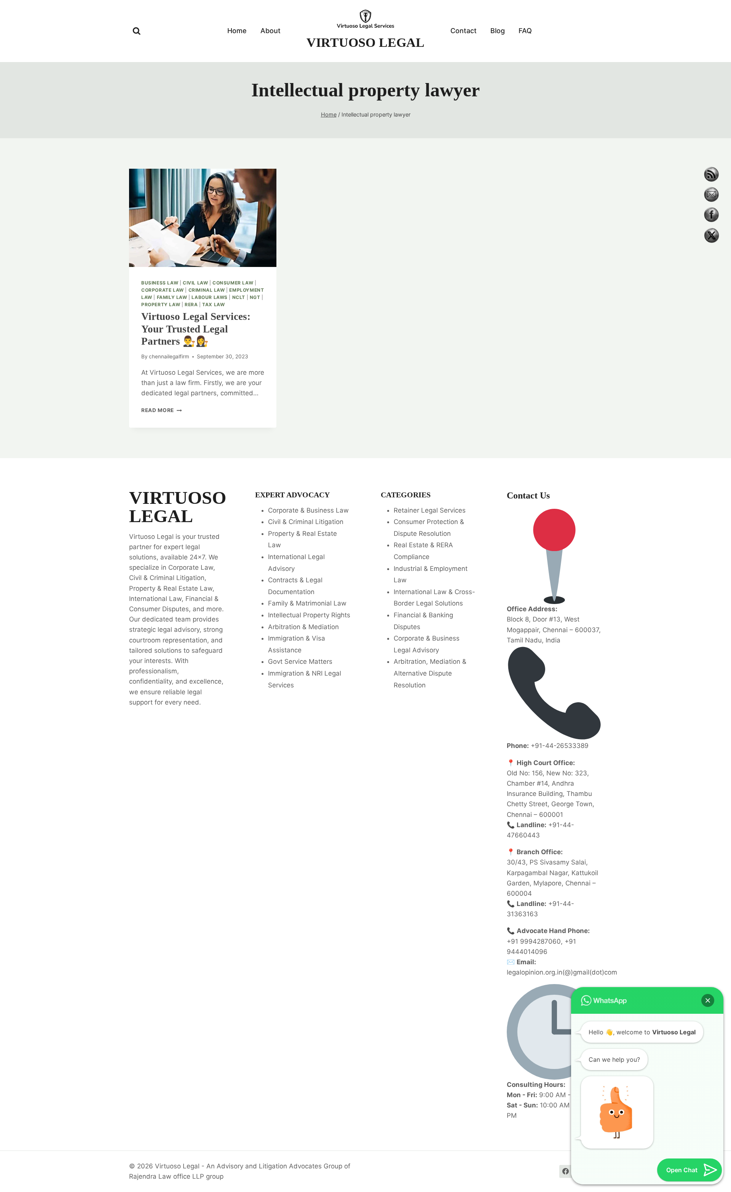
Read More (161, 410)
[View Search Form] (136, 31)
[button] (707, 1000)
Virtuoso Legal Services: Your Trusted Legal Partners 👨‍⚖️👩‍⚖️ (196, 329)
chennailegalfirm (169, 356)
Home (237, 31)
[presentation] (202, 218)
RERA (191, 304)
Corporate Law (162, 290)
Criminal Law (206, 290)
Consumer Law (232, 283)
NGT (255, 297)
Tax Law (213, 304)
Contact (463, 31)
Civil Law (195, 283)
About (270, 31)
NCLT (238, 297)
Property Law (160, 304)
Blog (497, 31)
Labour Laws (210, 297)
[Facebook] (565, 1171)
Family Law (172, 297)
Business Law (159, 283)
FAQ (525, 31)
